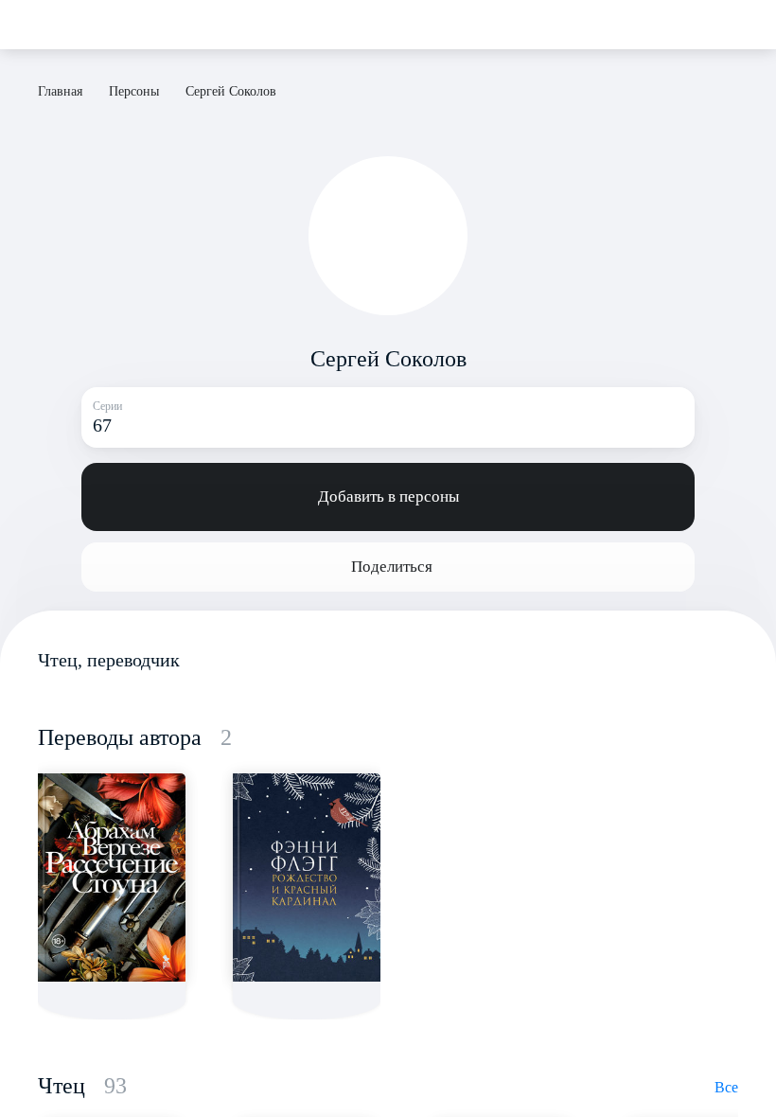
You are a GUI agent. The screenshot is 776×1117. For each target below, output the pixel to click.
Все (726, 1087)
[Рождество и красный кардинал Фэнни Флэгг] (306, 877)
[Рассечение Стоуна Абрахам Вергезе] (111, 877)
